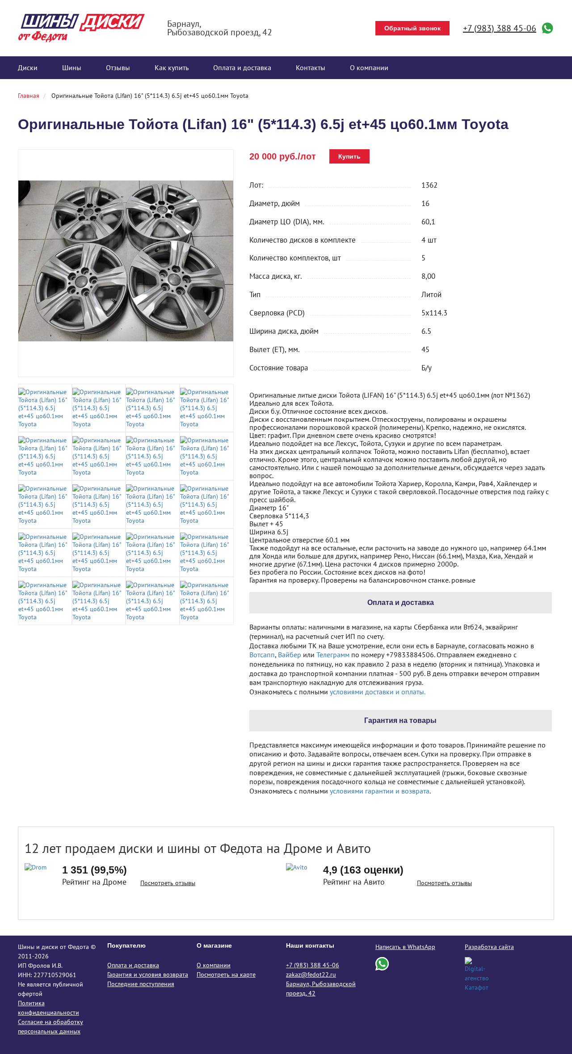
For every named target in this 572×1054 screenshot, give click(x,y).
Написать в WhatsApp (405, 947)
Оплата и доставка (242, 67)
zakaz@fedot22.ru (311, 974)
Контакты (310, 67)
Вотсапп (262, 654)
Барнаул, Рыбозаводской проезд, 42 (321, 988)
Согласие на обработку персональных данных (50, 1026)
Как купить (172, 67)
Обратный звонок (412, 28)
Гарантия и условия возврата (147, 974)
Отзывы (118, 67)
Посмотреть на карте (226, 974)
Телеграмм (332, 654)
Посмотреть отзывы (167, 883)
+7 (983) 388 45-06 (499, 28)
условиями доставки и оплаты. (377, 691)
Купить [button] (349, 156)
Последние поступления (140, 984)
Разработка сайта (489, 947)
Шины (71, 67)
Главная (28, 96)
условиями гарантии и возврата (379, 790)
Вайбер (289, 654)
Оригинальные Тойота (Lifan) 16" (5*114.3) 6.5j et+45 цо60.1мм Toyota (149, 96)
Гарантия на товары (400, 720)
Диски (28, 67)
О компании (369, 67)
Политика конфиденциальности (48, 1007)
